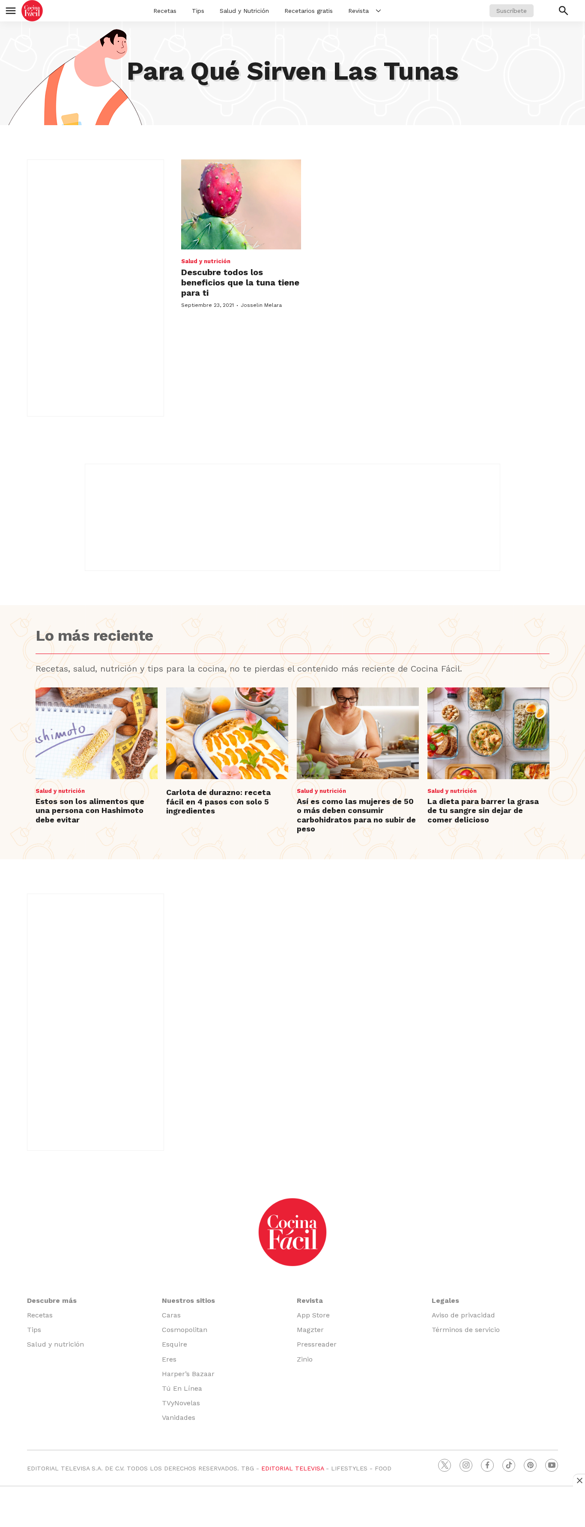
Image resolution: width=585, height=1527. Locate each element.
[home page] (32, 10)
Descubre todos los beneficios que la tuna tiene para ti (240, 282)
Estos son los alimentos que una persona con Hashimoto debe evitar (90, 810)
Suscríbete (511, 10)
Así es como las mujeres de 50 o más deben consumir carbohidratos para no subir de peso (356, 815)
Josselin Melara (261, 305)
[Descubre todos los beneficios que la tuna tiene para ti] (241, 204)
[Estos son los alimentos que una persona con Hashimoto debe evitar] (97, 733)
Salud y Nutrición (244, 10)
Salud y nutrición (205, 261)
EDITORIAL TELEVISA (292, 1468)
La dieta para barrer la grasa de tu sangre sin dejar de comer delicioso (483, 810)
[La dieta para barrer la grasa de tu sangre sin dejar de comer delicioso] (488, 733)
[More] (378, 10)
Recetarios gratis (308, 10)
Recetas (164, 10)
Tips (198, 10)
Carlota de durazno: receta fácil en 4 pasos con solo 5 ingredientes (218, 801)
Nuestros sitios (188, 1300)
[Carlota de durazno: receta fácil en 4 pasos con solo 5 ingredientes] (227, 733)
